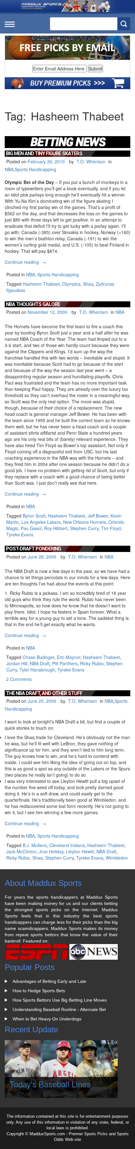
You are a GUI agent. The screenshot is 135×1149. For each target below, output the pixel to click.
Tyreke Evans (19, 534)
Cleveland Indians (67, 845)
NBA (9, 169)
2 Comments (19, 679)
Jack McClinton (21, 851)
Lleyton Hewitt (80, 851)
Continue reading (26, 262)
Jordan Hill (16, 663)
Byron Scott (34, 516)
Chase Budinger (38, 657)
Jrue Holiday (51, 851)
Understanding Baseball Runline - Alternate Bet (59, 1009)
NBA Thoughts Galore (33, 304)
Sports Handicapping (35, 169)
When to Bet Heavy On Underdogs (47, 1018)
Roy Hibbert (56, 528)
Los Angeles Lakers (41, 522)
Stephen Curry (84, 528)
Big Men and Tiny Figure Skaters (44, 153)
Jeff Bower (98, 516)
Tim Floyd (111, 528)
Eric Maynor (68, 657)
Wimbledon (117, 858)
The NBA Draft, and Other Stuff (44, 693)
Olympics (71, 284)
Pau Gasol (31, 528)
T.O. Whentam (91, 161)
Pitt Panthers (65, 663)
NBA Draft (40, 663)
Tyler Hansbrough (37, 669)
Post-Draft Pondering (33, 549)
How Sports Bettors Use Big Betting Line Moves (60, 1000)
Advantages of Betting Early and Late (49, 981)
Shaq (88, 284)
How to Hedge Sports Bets (39, 990)
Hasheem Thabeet (41, 284)
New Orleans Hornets (84, 522)
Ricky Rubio (92, 663)
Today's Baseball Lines (50, 1084)
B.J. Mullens (35, 845)
